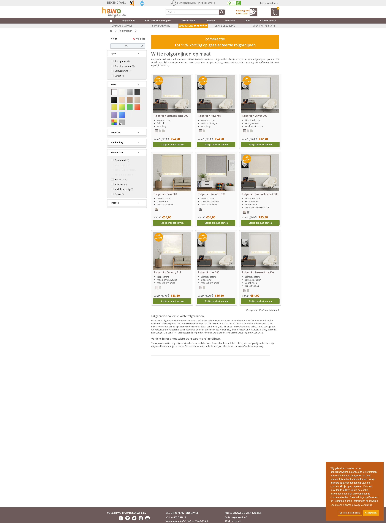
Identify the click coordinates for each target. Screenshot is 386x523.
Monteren (230, 20)
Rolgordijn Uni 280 (208, 272)
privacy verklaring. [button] (362, 505)
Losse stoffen (188, 20)
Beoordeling (186, 25)
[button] (334, 513)
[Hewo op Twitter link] (134, 519)
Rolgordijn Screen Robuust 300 (260, 194)
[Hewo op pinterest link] (128, 519)
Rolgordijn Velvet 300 (254, 115)
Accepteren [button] (371, 513)
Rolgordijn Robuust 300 (211, 194)
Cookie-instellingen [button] (350, 513)
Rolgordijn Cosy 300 (165, 194)
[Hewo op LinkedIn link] (147, 519)
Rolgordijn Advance (209, 115)
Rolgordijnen (128, 20)
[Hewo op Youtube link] (141, 519)
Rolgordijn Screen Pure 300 (258, 272)
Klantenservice (268, 20)
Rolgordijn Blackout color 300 (171, 115)
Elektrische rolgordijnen (158, 20)
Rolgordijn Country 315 (167, 272)
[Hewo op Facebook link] (121, 519)
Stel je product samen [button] (172, 144)
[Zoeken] (222, 12)
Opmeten (210, 20)
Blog (247, 20)
